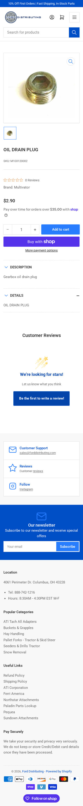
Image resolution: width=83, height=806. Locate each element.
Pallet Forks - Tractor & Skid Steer (29, 640)
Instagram (26, 489)
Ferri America (13, 694)
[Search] (74, 32)
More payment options (41, 250)
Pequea (9, 712)
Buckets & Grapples (18, 628)
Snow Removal (14, 652)
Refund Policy (13, 675)
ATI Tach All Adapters (20, 622)
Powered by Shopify (59, 771)
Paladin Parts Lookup (19, 706)
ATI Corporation (15, 688)
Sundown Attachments (20, 718)
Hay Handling (13, 634)
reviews (38, 471)
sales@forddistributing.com (38, 453)
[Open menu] (74, 17)
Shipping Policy (15, 681)
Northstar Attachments (21, 700)
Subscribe (67, 547)
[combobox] (41, 32)
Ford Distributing (33, 771)
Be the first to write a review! (41, 398)
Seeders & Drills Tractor (21, 646)
